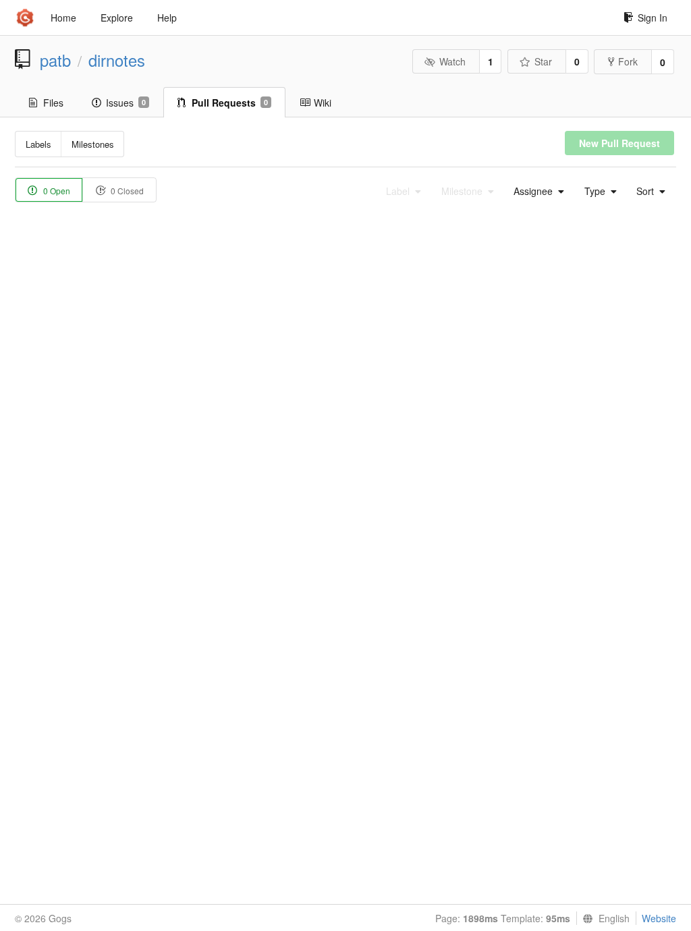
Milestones (93, 144)
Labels (38, 144)
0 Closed (126, 190)
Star (543, 61)
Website (659, 918)
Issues (126, 102)
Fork (628, 61)
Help (167, 17)
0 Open (55, 190)
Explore (117, 17)
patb (55, 60)
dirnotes (116, 60)
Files (53, 102)
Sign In (652, 17)
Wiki (322, 102)
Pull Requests (230, 102)
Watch (452, 61)
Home (63, 17)
